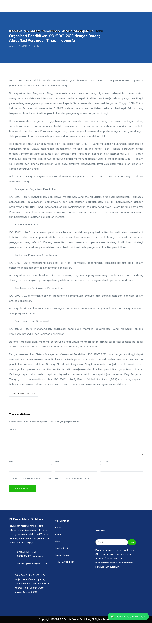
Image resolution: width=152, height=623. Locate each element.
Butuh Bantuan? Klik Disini (131, 616)
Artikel (37, 46)
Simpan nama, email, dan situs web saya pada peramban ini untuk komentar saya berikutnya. (51, 478)
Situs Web (104, 461)
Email (58, 461)
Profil (28, 30)
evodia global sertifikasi (23, 394)
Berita (58, 527)
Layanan (40, 30)
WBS (89, 30)
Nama (12, 461)
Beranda (15, 30)
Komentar (14, 429)
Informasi (54, 30)
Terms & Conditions (65, 561)
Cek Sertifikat (62, 520)
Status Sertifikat (73, 30)
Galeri (99, 30)
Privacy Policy (62, 555)
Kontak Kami (61, 548)
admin (12, 46)
